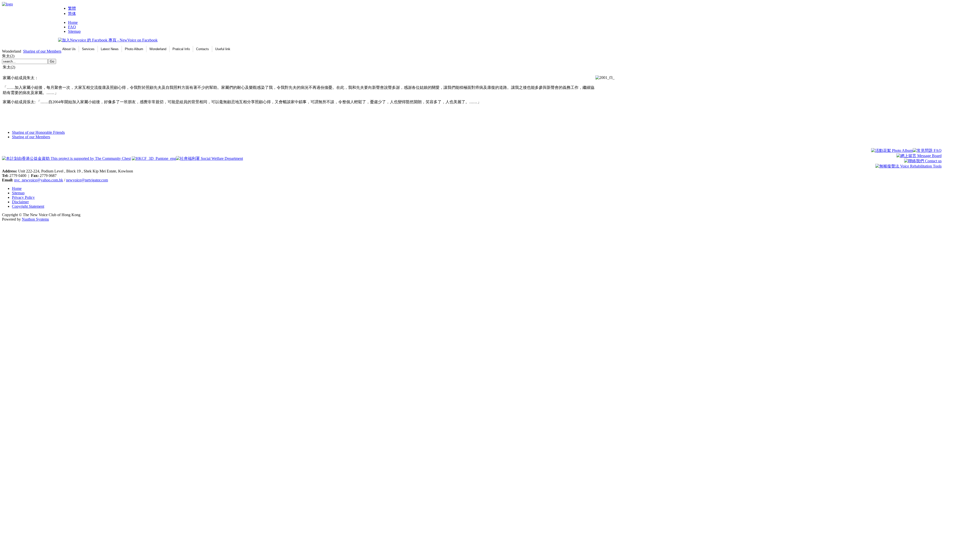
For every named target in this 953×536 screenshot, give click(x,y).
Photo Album (134, 49)
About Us (69, 49)
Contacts (202, 49)
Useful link (222, 49)
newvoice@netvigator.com (87, 180)
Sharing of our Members (42, 51)
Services (88, 49)
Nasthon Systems (35, 219)
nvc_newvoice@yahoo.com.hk (38, 180)
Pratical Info (181, 49)
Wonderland (157, 49)
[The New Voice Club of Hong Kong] (7, 4)
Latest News (110, 49)
